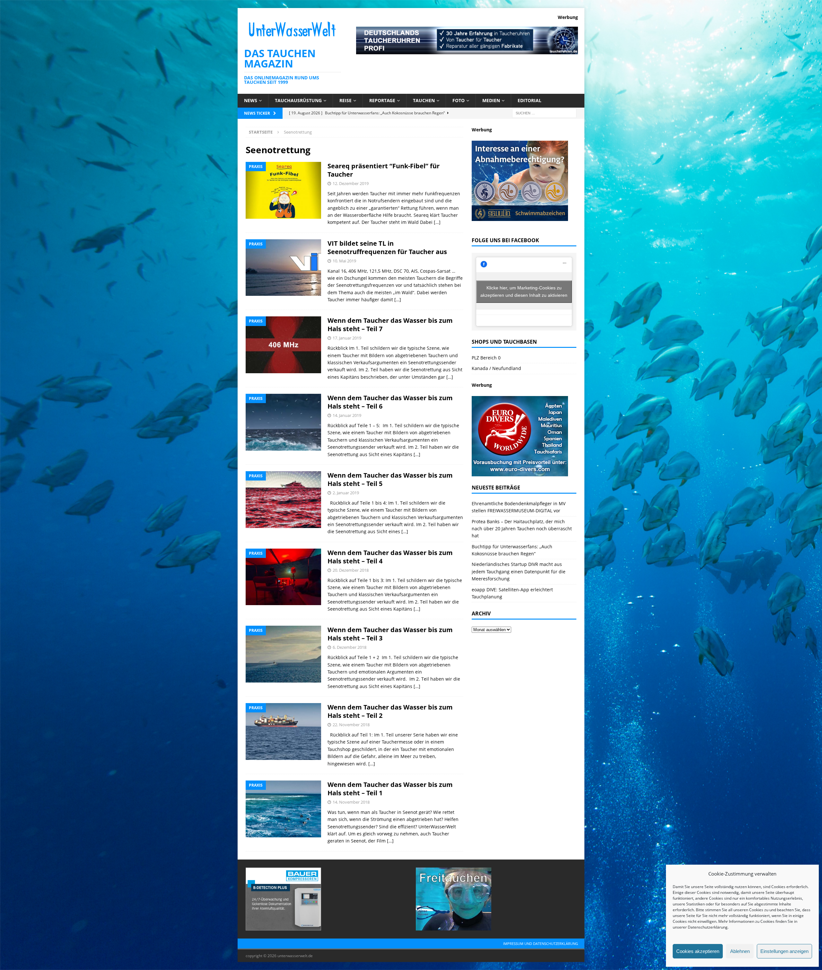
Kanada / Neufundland (496, 368)
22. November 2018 (351, 725)
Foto (458, 100)
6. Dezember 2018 (349, 647)
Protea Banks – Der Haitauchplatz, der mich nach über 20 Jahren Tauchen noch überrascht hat (522, 528)
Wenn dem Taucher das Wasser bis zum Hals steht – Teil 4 (390, 556)
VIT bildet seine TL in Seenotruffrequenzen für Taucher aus (387, 247)
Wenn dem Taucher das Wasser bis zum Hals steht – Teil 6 (390, 401)
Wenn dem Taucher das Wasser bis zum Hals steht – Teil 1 (390, 788)
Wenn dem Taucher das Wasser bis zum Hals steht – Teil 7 (390, 324)
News (250, 100)
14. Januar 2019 (347, 415)
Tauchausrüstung (298, 100)
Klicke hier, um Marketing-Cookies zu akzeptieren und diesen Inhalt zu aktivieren (523, 291)
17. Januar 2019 (347, 338)
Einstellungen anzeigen (784, 951)
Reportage (382, 100)
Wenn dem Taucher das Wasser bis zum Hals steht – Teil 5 (390, 479)
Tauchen (424, 100)
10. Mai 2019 (344, 261)
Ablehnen (740, 951)
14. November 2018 (351, 802)
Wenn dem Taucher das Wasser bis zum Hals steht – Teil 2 (390, 711)
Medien (491, 100)
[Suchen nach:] (544, 113)
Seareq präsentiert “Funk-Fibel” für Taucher (384, 170)
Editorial (529, 100)
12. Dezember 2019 (351, 183)
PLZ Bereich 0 (486, 358)
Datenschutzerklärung (708, 927)
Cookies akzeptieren (697, 951)
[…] (437, 222)
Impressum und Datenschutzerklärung (540, 943)
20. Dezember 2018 (351, 570)
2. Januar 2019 (346, 493)
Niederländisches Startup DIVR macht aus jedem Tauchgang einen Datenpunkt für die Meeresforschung (518, 571)
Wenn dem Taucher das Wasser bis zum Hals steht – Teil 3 (390, 633)
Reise (345, 100)
